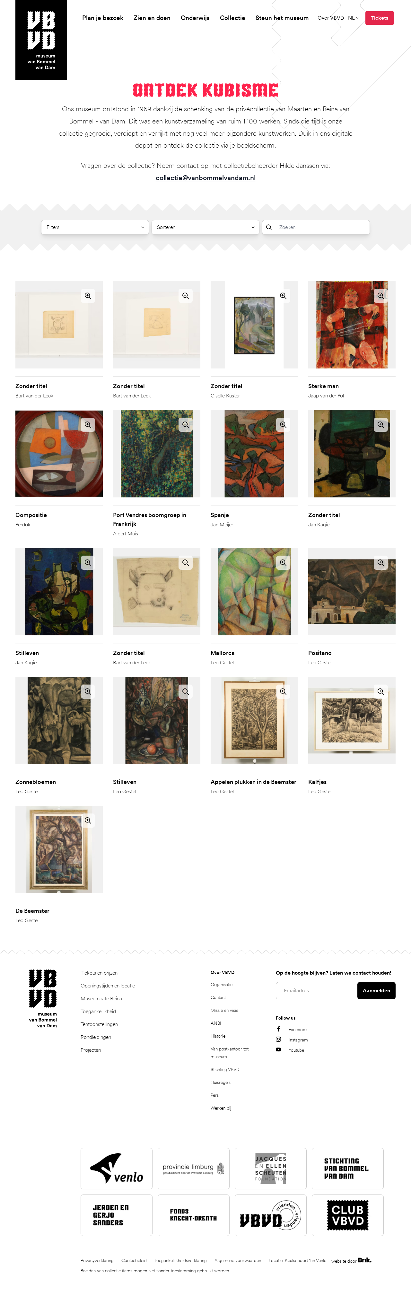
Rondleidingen (96, 1037)
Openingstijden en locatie (108, 986)
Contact (218, 997)
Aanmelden (376, 990)
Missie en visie (224, 1010)
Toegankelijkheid (98, 1011)
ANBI (216, 1023)
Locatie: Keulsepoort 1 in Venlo (298, 1260)
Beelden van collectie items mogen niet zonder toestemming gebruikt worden (155, 1270)
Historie (218, 1036)
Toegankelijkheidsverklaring (180, 1260)
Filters (53, 227)
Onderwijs (195, 18)
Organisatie (221, 984)
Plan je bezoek (102, 18)
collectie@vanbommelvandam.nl (206, 178)
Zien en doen (152, 18)
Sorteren (166, 227)
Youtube (296, 1050)
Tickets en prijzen (99, 973)
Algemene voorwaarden (237, 1260)
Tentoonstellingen (99, 1024)
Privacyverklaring (97, 1260)
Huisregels (221, 1082)
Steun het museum (282, 18)
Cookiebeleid (134, 1260)
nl (351, 18)
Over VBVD (331, 18)
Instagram (298, 1039)
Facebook (298, 1029)
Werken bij (221, 1108)
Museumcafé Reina (101, 998)
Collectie (232, 18)
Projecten (91, 1050)
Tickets (379, 18)
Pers (215, 1095)
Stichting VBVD (225, 1069)
